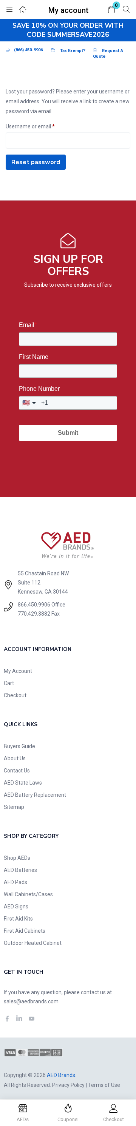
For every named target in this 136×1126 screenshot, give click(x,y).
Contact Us (17, 771)
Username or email (30, 125)
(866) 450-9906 (28, 49)
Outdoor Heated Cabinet (33, 943)
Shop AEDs (17, 858)
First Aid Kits (18, 919)
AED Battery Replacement (35, 795)
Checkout (15, 695)
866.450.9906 (34, 605)
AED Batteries (20, 870)
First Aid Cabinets (24, 931)
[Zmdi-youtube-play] (31, 1018)
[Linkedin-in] (19, 1018)
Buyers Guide (19, 746)
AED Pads (15, 882)
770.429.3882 (34, 614)
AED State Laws (23, 783)
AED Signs (16, 906)
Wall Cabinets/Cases (28, 894)
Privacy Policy (68, 1085)
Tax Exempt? (72, 50)
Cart (9, 683)
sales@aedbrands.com (31, 1001)
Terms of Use (104, 1085)
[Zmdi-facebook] (7, 1018)
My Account (18, 671)
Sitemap (14, 807)
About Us (15, 758)
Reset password (35, 162)
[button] (111, 10)
